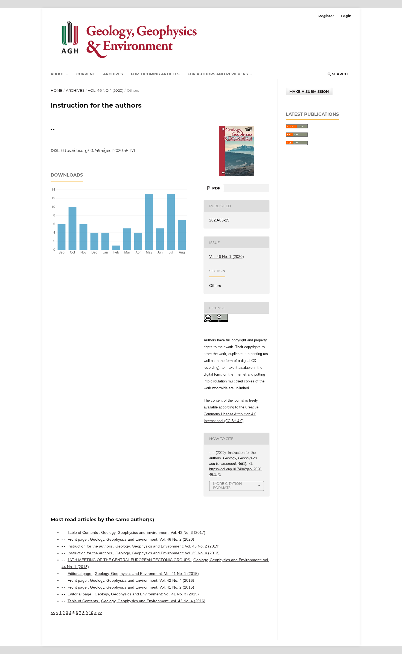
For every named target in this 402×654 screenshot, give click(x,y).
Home (56, 90)
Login (346, 16)
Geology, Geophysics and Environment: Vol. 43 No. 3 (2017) (153, 532)
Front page (78, 539)
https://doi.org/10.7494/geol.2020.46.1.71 (98, 150)
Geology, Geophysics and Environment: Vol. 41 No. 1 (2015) (147, 573)
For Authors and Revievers (218, 74)
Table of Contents (83, 532)
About (58, 74)
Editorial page (80, 573)
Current (85, 74)
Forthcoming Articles (155, 74)
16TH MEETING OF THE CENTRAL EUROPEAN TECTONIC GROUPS (129, 560)
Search (339, 74)
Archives (113, 74)
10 (91, 612)
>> (100, 612)
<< (53, 612)
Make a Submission (309, 91)
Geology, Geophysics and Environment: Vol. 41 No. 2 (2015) (142, 587)
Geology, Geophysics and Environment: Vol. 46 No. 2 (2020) (142, 539)
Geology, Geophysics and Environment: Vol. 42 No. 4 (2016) (142, 580)
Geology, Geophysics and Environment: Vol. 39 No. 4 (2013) (167, 553)
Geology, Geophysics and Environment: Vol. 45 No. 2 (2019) (167, 546)
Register (326, 16)
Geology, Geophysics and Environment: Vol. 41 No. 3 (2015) (147, 594)
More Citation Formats (227, 485)
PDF (215, 188)
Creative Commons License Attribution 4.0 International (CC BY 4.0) (231, 414)
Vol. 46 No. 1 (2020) (105, 90)
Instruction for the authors (90, 546)
